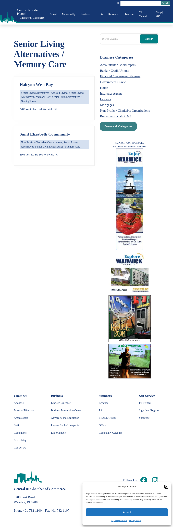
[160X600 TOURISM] (129, 249)
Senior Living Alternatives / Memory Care (57, 146)
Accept (127, 512)
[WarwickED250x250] (129, 293)
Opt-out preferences (119, 520)
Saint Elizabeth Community (45, 134)
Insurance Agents (111, 93)
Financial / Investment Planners (120, 76)
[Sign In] (117, 3)
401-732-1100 (32, 510)
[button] (166, 486)
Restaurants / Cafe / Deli (115, 116)
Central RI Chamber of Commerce (40, 489)
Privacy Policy (135, 520)
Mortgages (107, 105)
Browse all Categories (118, 126)
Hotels (104, 87)
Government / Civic (113, 82)
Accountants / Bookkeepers (117, 65)
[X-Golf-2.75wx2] (129, 377)
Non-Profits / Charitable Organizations (41, 142)
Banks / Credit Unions (114, 70)
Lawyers (105, 99)
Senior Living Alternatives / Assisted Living (44, 92)
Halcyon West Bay (36, 84)
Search (165, 3)
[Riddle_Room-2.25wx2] (129, 341)
